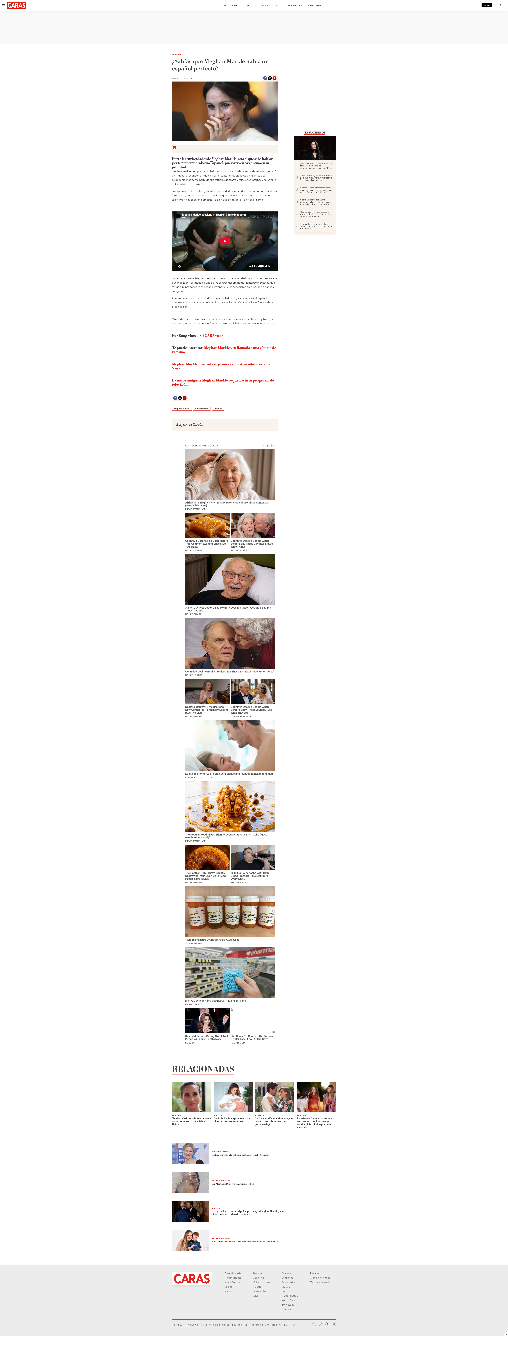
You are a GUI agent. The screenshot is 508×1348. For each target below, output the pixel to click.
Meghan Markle (182, 408)
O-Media (287, 1273)
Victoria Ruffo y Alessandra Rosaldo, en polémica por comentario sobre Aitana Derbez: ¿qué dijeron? (316, 190)
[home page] (32, 5)
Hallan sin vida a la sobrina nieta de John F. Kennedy (241, 1154)
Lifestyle (222, 5)
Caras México (201, 408)
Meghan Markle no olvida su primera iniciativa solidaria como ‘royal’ (221, 366)
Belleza (245, 5)
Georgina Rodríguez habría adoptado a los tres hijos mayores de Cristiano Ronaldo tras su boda (315, 202)
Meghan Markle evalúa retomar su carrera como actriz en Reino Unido (191, 1121)
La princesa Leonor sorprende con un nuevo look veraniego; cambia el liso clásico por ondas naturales (315, 1123)
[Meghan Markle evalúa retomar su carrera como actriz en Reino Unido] (191, 1097)
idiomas (218, 408)
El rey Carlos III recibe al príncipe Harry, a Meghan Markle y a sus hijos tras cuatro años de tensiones (248, 1213)
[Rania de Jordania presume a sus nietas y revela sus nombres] (233, 1097)
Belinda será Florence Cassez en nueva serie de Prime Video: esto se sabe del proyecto (315, 214)
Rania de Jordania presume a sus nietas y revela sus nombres (232, 1120)
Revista (487, 5)
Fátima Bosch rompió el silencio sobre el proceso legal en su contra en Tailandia (316, 226)
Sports (278, 5)
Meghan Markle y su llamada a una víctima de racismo (224, 350)
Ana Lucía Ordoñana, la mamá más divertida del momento (245, 1241)
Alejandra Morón (190, 78)
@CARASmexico (215, 336)
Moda (234, 5)
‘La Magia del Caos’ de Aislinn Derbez (233, 1183)
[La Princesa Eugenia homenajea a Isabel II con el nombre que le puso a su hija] (274, 1097)
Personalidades (295, 5)
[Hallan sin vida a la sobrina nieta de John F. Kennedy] (190, 1153)
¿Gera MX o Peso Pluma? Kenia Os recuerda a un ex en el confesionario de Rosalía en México (316, 165)
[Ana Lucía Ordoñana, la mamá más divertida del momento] (190, 1240)
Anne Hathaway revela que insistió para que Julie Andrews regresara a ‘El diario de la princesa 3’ (316, 178)
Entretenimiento (262, 5)
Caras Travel (314, 5)
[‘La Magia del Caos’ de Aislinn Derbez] (190, 1182)
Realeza (176, 54)
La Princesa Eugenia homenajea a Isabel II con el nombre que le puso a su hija (274, 1121)
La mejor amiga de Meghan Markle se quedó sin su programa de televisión (223, 382)
